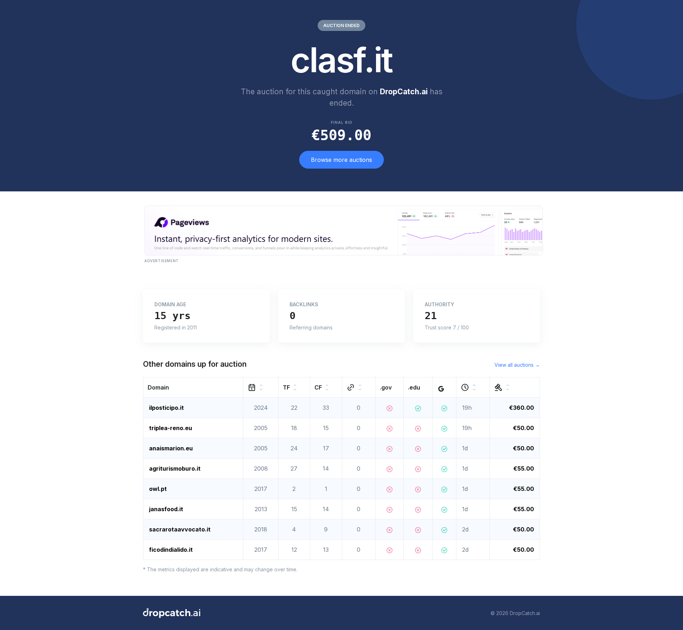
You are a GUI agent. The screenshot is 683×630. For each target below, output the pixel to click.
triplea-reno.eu (170, 428)
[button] (193, 387)
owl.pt (158, 488)
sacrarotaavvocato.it (180, 529)
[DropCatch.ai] (171, 612)
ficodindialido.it (171, 549)
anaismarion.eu (171, 448)
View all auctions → (517, 365)
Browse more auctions (341, 159)
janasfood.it (166, 509)
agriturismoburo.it (175, 468)
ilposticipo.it (166, 407)
